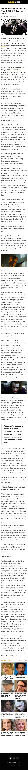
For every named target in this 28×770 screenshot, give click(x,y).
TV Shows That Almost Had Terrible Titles (7, 714)
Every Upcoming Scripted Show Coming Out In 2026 (7, 677)
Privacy (9, 762)
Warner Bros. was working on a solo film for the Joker (13, 43)
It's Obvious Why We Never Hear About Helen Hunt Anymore (7, 734)
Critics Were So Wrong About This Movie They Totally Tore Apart (19, 715)
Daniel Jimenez (5, 16)
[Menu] (2, 2)
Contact (14, 762)
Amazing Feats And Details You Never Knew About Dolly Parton (19, 735)
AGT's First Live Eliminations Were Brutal (19, 677)
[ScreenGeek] (14, 2)
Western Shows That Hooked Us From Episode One (7, 695)
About (19, 762)
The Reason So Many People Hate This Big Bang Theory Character (20, 696)
